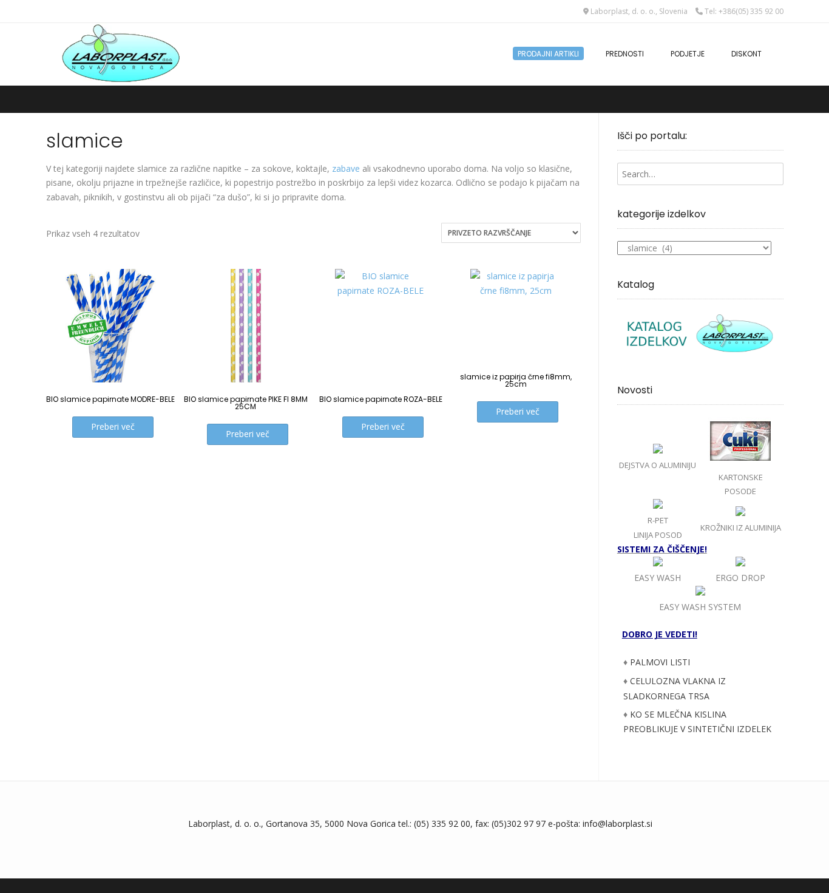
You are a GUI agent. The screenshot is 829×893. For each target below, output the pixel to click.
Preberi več (113, 426)
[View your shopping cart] (779, 48)
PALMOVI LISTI (660, 662)
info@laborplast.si (617, 823)
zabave (346, 168)
